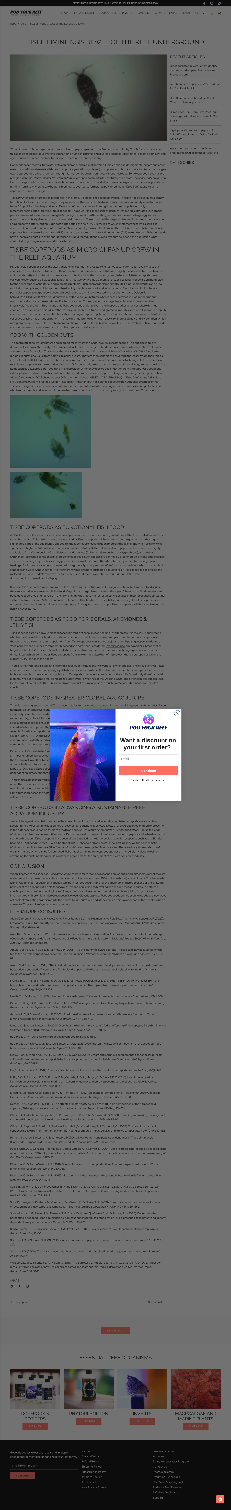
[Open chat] (220, 1499)
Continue (148, 771)
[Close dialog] (177, 713)
